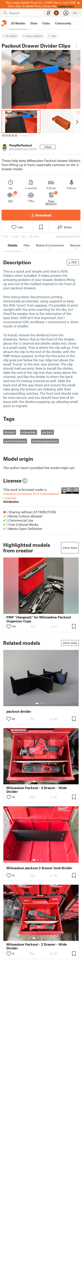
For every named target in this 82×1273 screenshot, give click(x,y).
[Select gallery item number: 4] (44, 611)
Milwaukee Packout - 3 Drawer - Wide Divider (36, 789)
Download (43, 215)
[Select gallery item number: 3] (41, 611)
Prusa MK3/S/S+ (51, 202)
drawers (9, 432)
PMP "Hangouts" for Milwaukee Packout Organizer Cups (38, 619)
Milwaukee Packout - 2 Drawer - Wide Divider (36, 946)
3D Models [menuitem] (18, 23)
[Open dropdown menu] (76, 45)
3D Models (11, 36)
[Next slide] (76, 121)
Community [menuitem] (63, 23)
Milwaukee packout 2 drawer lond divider (39, 868)
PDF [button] (74, 262)
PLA (10, 200)
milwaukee (28, 432)
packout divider (18, 711)
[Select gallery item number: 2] (38, 611)
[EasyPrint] (49, 13)
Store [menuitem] (33, 23)
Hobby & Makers (34, 36)
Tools (53, 36)
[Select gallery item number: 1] (34, 611)
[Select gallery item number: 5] (47, 611)
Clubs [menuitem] (46, 23)
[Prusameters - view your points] (56, 12)
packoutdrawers (15, 441)
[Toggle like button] (8, 626)
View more (70, 547)
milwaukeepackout (45, 441)
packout (47, 432)
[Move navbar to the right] (78, 23)
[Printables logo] (4, 23)
